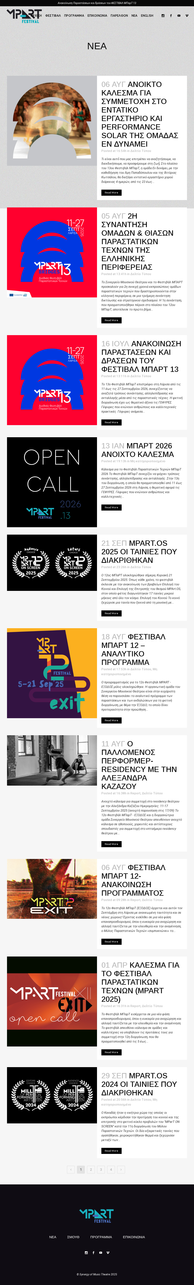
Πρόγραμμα (101, 1237)
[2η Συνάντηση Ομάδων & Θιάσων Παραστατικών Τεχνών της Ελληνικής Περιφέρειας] (52, 252)
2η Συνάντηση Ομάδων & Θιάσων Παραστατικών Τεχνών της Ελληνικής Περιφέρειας (137, 241)
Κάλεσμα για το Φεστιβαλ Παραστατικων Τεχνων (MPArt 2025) (140, 982)
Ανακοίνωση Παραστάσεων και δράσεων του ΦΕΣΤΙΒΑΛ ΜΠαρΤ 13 (97, 3)
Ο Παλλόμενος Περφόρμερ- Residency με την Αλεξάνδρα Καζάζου (139, 765)
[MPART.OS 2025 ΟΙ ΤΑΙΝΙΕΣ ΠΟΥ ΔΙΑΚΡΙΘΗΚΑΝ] (52, 563)
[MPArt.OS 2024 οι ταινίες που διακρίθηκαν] (52, 1095)
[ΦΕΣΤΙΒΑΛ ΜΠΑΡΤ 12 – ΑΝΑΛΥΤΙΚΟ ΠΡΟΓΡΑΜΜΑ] (52, 673)
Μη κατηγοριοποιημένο (147, 461)
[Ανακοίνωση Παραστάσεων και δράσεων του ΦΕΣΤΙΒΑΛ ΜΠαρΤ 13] (52, 380)
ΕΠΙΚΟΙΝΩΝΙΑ (134, 1237)
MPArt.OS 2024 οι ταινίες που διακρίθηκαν (139, 1084)
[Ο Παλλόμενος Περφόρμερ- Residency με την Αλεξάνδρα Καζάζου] (52, 760)
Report (135, 793)
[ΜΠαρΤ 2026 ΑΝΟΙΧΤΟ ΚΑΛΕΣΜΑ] (52, 482)
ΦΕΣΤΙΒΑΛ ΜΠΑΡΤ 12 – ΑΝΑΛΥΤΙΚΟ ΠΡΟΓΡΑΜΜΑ (133, 649)
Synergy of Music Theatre (95, 1274)
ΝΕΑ (52, 1237)
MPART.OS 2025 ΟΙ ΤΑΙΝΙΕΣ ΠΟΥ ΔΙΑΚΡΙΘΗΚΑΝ (139, 551)
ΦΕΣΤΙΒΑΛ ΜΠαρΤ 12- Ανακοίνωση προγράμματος (133, 880)
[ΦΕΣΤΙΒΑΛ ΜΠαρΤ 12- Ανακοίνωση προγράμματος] (52, 889)
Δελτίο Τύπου (140, 151)
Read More (111, 192)
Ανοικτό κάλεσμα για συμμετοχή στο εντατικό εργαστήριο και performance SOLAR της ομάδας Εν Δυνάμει (139, 114)
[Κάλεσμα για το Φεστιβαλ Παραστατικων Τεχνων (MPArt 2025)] (52, 1001)
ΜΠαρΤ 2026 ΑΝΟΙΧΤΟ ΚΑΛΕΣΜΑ (137, 450)
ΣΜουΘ (73, 1237)
